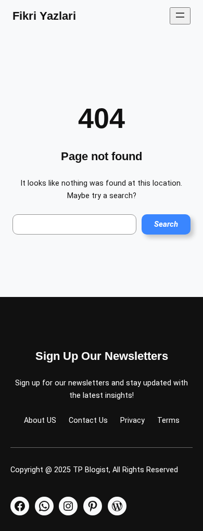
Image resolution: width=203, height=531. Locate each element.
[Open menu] (180, 15)
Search (166, 224)
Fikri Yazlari (44, 15)
